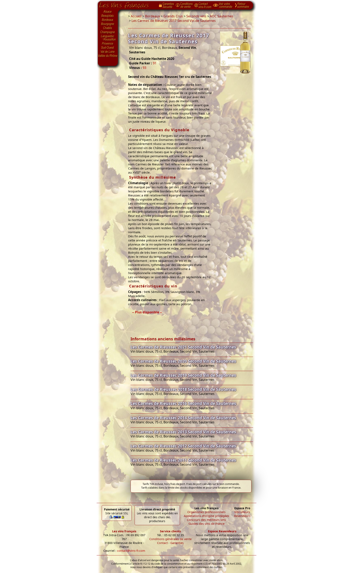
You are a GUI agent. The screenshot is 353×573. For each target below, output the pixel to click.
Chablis (108, 28)
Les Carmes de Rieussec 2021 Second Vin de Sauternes (183, 347)
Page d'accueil (127, 4)
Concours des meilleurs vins (206, 520)
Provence (108, 43)
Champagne (108, 32)
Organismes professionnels (206, 512)
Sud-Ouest (108, 47)
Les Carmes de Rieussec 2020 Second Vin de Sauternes (183, 361)
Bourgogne (108, 24)
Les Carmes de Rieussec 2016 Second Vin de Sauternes (183, 403)
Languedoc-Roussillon (108, 37)
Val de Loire (108, 51)
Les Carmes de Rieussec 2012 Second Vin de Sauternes (183, 446)
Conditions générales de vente (170, 539)
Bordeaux (108, 20)
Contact (162, 543)
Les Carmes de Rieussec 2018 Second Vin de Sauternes (183, 389)
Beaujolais (108, 16)
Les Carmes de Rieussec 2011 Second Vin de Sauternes (183, 460)
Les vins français (124, 531)
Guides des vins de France (207, 524)
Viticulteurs (242, 512)
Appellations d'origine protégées (206, 516)
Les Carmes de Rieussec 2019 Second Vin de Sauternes (183, 375)
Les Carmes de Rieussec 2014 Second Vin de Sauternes (183, 417)
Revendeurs (242, 516)
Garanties (177, 543)
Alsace (108, 12)
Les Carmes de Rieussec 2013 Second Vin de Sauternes (183, 432)
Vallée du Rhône (108, 56)
